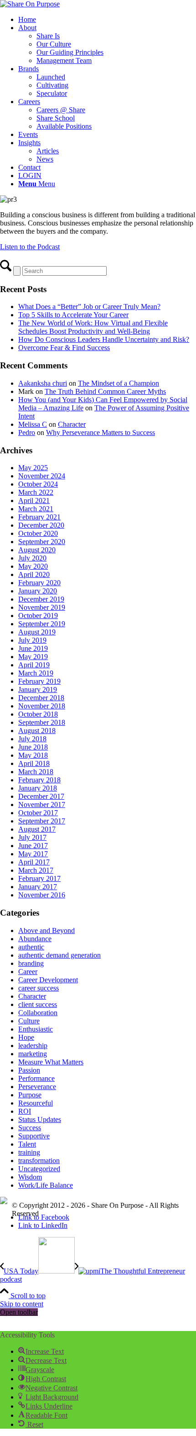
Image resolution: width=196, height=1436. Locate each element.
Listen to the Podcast (30, 247)
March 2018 (35, 772)
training (29, 1152)
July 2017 (32, 837)
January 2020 (37, 591)
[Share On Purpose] (30, 4)
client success (37, 1004)
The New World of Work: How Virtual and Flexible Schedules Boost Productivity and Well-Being (93, 327)
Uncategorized (39, 1169)
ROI (24, 1111)
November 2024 (41, 476)
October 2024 (38, 484)
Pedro (26, 432)
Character (72, 424)
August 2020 (37, 550)
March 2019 (35, 673)
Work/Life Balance (45, 1185)
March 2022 (35, 492)
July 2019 (32, 640)
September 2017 (41, 821)
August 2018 (37, 730)
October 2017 (38, 813)
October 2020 (38, 533)
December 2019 (41, 599)
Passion (29, 1070)
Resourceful (35, 1103)
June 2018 (33, 747)
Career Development (48, 980)
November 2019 (41, 607)
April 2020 (34, 574)
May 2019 (33, 656)
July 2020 (32, 558)
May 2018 (33, 755)
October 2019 (38, 615)
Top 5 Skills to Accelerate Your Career (73, 315)
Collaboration (37, 1013)
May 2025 (33, 468)
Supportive (34, 1136)
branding (31, 963)
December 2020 (41, 525)
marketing (32, 1054)
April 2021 (34, 500)
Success (29, 1128)
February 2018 (39, 780)
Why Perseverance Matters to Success (100, 432)
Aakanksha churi (42, 383)
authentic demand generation (59, 955)
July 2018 (32, 739)
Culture (29, 1021)
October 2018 (38, 714)
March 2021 (35, 509)
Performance (36, 1078)
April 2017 (34, 862)
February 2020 (39, 583)
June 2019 (33, 648)
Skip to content (21, 1304)
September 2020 (41, 541)
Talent (27, 1144)
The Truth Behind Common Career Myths (105, 391)
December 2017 (41, 796)
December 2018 (41, 698)
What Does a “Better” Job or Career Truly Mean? (89, 306)
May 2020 (33, 566)
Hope (26, 1037)
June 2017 (33, 845)
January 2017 (37, 887)
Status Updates (39, 1119)
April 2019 (34, 665)
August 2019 (37, 632)
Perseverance (37, 1086)
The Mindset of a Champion (118, 383)
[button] (41, 1351)
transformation (39, 1160)
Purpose (29, 1095)
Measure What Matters (50, 1062)
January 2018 (37, 788)
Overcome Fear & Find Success (64, 347)
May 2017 (33, 854)
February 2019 (39, 681)
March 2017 (35, 870)
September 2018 (41, 722)
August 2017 (37, 829)
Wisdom (30, 1177)
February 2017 (39, 878)
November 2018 (41, 706)
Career (27, 971)
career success (38, 988)
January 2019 (37, 689)
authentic (31, 947)
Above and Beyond (46, 930)
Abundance (35, 939)
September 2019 (41, 624)
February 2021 (39, 517)
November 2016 (41, 895)
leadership (32, 1045)
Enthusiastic (35, 1029)
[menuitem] (107, 20)
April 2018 (34, 763)
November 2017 (41, 804)
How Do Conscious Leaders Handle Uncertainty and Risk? (103, 339)
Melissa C (32, 424)
